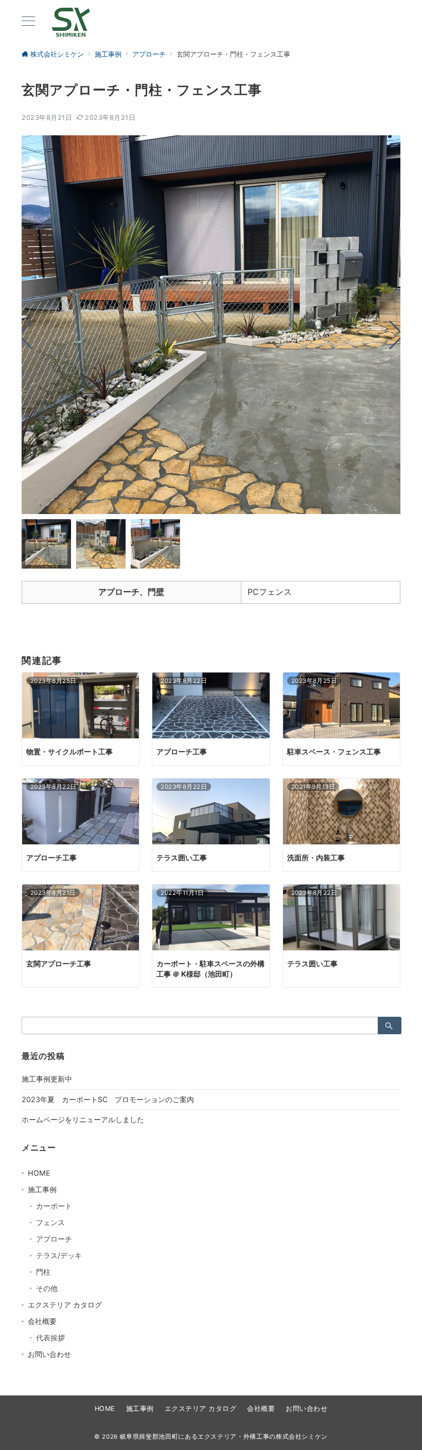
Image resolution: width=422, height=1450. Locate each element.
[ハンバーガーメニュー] (28, 21)
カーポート (54, 1205)
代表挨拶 (50, 1337)
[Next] (390, 335)
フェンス (50, 1222)
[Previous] (32, 335)
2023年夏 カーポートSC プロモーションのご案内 (108, 1099)
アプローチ (54, 1238)
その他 (47, 1288)
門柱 (43, 1271)
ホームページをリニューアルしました (83, 1119)
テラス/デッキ (59, 1255)
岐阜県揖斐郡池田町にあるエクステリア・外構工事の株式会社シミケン (224, 1436)
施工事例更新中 (47, 1078)
